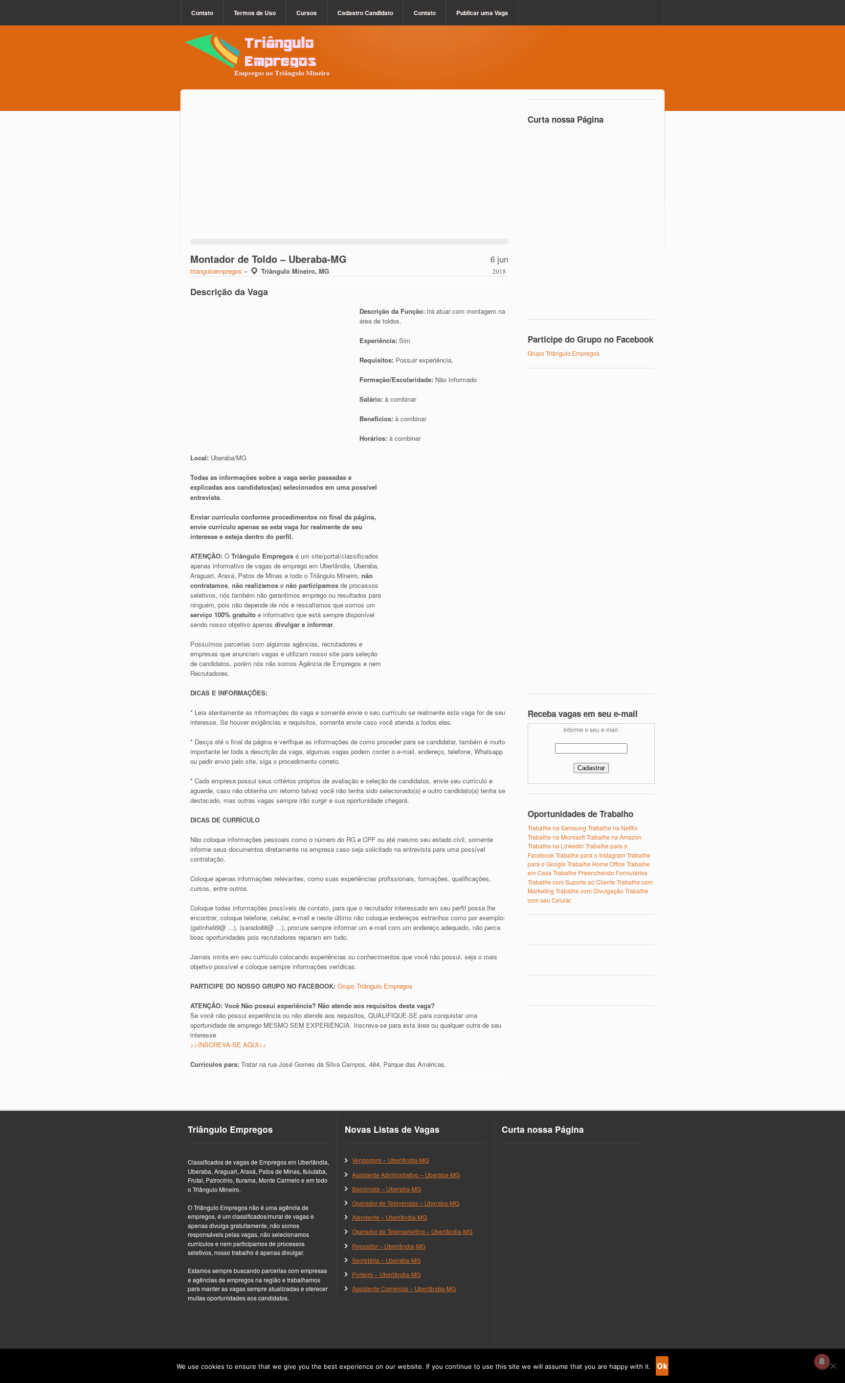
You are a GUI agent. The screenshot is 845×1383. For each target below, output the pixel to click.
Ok (662, 1366)
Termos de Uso (255, 12)
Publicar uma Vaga (482, 12)
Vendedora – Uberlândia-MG (390, 1160)
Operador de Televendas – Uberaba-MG (405, 1203)
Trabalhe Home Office (596, 864)
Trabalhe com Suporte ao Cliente (571, 882)
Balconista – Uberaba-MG (386, 1189)
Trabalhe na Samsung (557, 827)
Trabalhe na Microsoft (556, 837)
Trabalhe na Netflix (613, 827)
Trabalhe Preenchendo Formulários (600, 872)
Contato (202, 12)
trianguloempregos (216, 271)
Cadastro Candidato (365, 12)
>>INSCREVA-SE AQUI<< (228, 1044)
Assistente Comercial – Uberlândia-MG (404, 1288)
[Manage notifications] (822, 1361)
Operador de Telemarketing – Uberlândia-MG (412, 1231)
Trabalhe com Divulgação (589, 890)
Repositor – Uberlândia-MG (388, 1246)
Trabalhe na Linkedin (556, 846)
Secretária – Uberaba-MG (386, 1260)
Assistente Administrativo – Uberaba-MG (406, 1174)
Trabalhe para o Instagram (590, 855)
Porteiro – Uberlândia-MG (386, 1274)
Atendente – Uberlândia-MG (389, 1217)
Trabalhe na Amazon (614, 837)
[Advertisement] (349, 170)
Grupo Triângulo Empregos (375, 986)
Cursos (306, 12)
